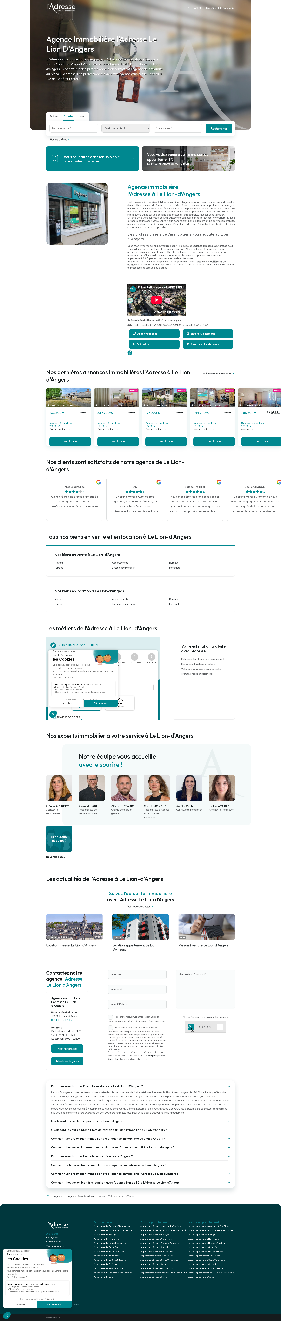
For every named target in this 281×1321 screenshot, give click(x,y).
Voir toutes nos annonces (217, 373)
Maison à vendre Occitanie (105, 1264)
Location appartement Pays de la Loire (205, 1268)
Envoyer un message (202, 333)
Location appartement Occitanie (202, 1264)
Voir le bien (70, 441)
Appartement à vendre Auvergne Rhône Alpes (161, 1226)
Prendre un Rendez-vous (204, 344)
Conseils (211, 8)
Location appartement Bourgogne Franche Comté (210, 1230)
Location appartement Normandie (203, 1239)
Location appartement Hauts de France (205, 1251)
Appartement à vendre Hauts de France (158, 1251)
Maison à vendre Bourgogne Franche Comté (113, 1230)
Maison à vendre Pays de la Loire (108, 1268)
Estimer (54, 116)
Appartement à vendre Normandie (155, 1239)
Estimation (143, 344)
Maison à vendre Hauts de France (108, 1251)
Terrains (58, 567)
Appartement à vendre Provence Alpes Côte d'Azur (163, 1272)
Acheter (199, 8)
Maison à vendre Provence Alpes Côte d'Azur (113, 1272)
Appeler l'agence (147, 333)
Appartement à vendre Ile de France (156, 1255)
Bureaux (173, 562)
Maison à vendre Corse (103, 1277)
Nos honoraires (67, 1049)
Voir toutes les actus (139, 906)
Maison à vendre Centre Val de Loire (109, 1260)
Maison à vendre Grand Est (105, 1247)
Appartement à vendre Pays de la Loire (157, 1268)
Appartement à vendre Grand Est (155, 1247)
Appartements (120, 562)
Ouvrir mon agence (54, 1246)
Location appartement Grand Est (202, 1247)
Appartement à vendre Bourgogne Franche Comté (163, 1230)
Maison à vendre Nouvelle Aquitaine (109, 1243)
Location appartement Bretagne (202, 1234)
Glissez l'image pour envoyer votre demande (205, 1017)
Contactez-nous (53, 1241)
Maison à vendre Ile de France (106, 1255)
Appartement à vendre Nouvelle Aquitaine (159, 1243)
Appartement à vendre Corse (153, 1277)
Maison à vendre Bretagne (105, 1234)
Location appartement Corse (201, 1277)
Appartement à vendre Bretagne (154, 1234)
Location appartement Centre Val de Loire (206, 1260)
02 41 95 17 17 (61, 1020)
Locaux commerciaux (123, 567)
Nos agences (52, 1237)
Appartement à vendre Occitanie (155, 1264)
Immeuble (174, 567)
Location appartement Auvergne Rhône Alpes (208, 1226)
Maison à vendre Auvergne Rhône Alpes (111, 1226)
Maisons (58, 562)
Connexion (227, 8)
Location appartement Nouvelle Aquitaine (207, 1243)
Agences (58, 1196)
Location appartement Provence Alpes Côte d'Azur (211, 1272)
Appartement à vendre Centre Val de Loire (159, 1260)
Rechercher (218, 128)
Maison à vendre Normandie (106, 1239)
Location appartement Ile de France (204, 1255)
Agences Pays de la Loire (81, 1196)
